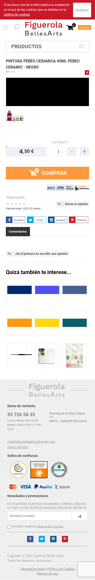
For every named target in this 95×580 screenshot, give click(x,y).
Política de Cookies (61, 569)
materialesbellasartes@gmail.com (31, 441)
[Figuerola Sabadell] (44, 28)
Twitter (39, 220)
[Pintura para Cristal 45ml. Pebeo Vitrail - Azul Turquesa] (75, 323)
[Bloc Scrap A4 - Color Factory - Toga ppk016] (74, 356)
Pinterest (81, 220)
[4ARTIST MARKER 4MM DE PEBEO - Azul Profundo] (19, 290)
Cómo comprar (17, 447)
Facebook (19, 220)
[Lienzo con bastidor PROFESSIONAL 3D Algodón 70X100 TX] (47, 356)
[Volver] (87, 72)
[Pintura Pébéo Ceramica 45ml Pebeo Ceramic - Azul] (75, 290)
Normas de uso (47, 573)
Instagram (61, 220)
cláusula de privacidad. (50, 526)
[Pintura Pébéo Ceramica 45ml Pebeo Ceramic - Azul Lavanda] (47, 290)
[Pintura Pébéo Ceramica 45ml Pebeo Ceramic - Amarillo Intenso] (47, 323)
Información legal (32, 569)
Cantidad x (60, 142)
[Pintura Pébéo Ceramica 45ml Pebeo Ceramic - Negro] (15, 116)
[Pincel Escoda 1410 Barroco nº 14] (19, 356)
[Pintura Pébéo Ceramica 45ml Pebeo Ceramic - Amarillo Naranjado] (19, 323)
